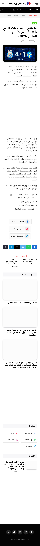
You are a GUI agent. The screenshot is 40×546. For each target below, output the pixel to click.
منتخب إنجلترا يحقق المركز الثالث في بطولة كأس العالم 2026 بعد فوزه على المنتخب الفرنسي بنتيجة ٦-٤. (21, 365)
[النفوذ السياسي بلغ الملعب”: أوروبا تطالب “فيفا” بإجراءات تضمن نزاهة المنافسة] (20, 317)
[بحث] (3, 3)
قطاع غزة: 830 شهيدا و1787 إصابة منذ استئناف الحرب (29, 261)
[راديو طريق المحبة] (20, 3)
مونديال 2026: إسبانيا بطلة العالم (22, 302)
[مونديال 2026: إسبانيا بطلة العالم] (20, 289)
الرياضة (34, 23)
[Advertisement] (20, 113)
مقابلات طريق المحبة (15, 10)
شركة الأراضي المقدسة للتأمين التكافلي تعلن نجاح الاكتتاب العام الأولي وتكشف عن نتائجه (13, 465)
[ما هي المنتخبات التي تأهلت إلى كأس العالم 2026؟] (20, 53)
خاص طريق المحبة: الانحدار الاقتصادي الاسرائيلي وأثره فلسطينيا (11, 263)
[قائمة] (36, 3)
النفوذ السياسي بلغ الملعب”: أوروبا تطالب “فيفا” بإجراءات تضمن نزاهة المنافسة (21, 332)
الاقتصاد (28, 10)
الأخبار (36, 10)
